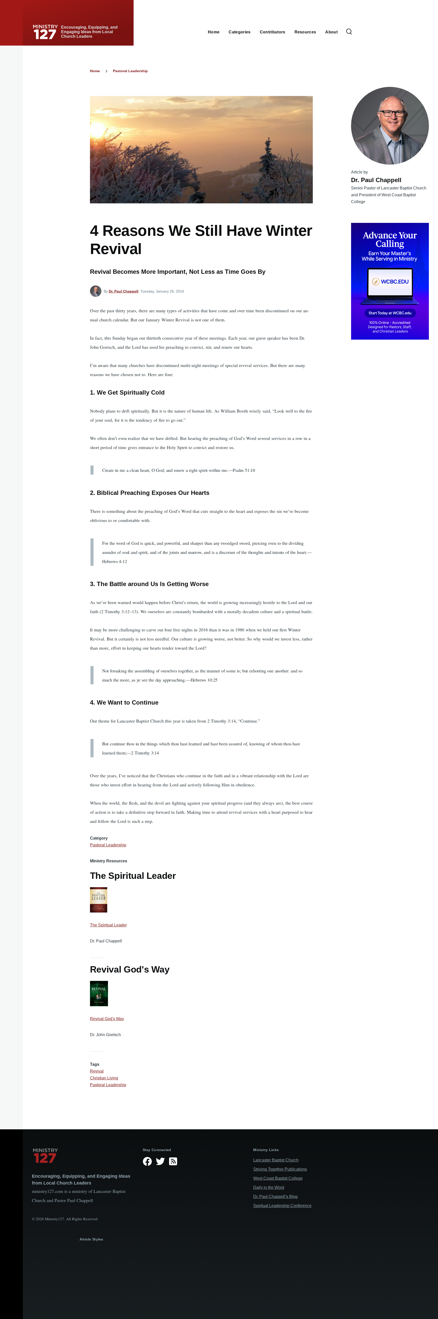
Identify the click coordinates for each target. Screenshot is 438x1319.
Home (95, 71)
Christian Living (104, 1078)
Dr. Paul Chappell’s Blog (275, 1196)
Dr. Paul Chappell (123, 291)
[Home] (83, 1156)
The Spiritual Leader (108, 925)
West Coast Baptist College (278, 1178)
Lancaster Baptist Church (276, 1160)
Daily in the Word (268, 1187)
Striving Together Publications (280, 1169)
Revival (97, 1071)
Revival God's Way (107, 1019)
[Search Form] (349, 32)
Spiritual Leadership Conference (282, 1206)
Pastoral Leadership (130, 71)
